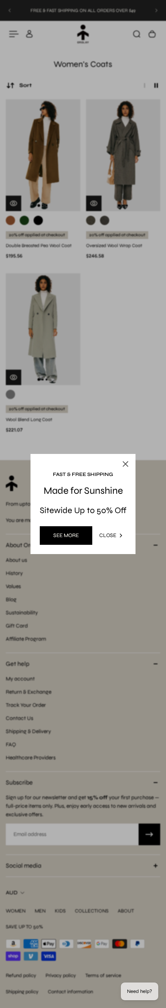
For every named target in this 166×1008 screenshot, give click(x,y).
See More (66, 535)
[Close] (125, 464)
